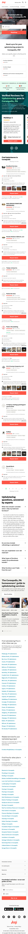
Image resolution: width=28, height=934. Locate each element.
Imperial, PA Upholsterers (9, 696)
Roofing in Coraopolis (7, 776)
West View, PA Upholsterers (9, 694)
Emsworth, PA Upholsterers (9, 664)
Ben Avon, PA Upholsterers (9, 659)
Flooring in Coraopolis (8, 792)
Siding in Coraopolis (7, 824)
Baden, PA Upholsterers (8, 720)
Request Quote (14, 193)
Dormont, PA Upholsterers (9, 715)
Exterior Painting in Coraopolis (10, 800)
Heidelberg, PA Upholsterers (9, 699)
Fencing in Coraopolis (7, 789)
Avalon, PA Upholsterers (8, 662)
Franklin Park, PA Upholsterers (10, 675)
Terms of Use (10, 926)
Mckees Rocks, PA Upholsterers (10, 656)
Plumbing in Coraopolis (8, 773)
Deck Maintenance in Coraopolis (10, 797)
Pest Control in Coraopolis (9, 810)
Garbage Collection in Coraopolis (10, 840)
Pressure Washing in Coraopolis (10, 813)
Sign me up (14, 898)
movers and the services (13, 524)
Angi (23, 610)
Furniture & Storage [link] (14, 6)
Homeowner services (7, 861)
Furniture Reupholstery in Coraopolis (12, 749)
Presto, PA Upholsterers (8, 707)
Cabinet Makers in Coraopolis (10, 845)
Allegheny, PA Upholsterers (9, 712)
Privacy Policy (18, 926)
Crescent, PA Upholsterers (9, 683)
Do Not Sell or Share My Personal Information (14, 930)
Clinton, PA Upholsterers (8, 710)
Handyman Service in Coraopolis (10, 802)
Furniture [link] (23, 6)
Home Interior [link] (5, 6)
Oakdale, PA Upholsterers (9, 691)
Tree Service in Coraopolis (9, 786)
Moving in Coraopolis (7, 805)
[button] (4, 188)
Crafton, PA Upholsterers (8, 686)
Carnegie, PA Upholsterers (9, 702)
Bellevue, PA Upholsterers (9, 667)
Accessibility (13, 928)
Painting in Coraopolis (8, 794)
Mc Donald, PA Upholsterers (9, 729)
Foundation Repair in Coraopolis (10, 826)
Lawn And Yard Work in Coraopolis (11, 781)
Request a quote (12, 141)
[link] (5, 137)
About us (4, 874)
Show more (24, 223)
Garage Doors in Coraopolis (9, 848)
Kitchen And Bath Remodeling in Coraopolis (13, 778)
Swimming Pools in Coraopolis (10, 842)
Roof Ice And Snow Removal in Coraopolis (13, 808)
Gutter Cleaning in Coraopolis (10, 821)
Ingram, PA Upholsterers (8, 688)
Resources (4, 870)
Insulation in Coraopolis (8, 837)
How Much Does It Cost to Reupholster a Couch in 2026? (10, 615)
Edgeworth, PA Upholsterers (9, 678)
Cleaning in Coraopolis (8, 818)
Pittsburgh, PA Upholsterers (9, 654)
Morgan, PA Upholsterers (8, 726)
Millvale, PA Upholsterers (9, 723)
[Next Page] (25, 489)
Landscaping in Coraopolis (9, 784)
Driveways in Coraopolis (8, 829)
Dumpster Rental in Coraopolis (10, 832)
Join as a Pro (18, 2)
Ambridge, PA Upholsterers (9, 704)
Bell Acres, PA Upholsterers (9, 680)
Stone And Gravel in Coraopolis (10, 834)
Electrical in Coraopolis (8, 770)
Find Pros (14, 32)
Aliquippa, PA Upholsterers (9, 718)
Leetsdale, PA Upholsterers (9, 670)
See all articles (8, 594)
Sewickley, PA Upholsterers (9, 672)
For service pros (5, 866)
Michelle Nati (5, 610)
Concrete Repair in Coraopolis (10, 816)
